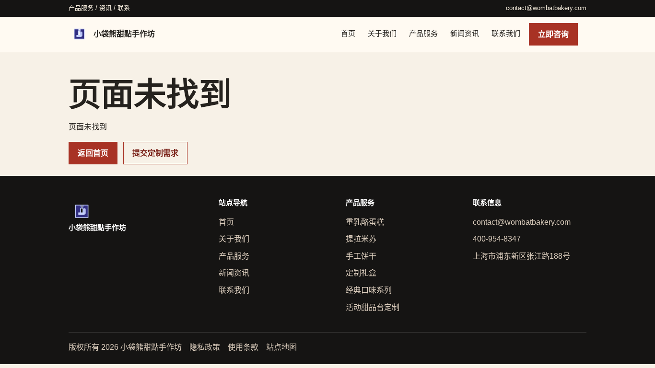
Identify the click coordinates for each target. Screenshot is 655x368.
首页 (348, 33)
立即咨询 (553, 34)
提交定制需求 (155, 153)
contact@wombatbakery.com (546, 8)
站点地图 (281, 347)
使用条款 (243, 347)
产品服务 (423, 33)
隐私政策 (204, 347)
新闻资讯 (464, 33)
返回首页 (93, 153)
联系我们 (505, 33)
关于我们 (382, 33)
